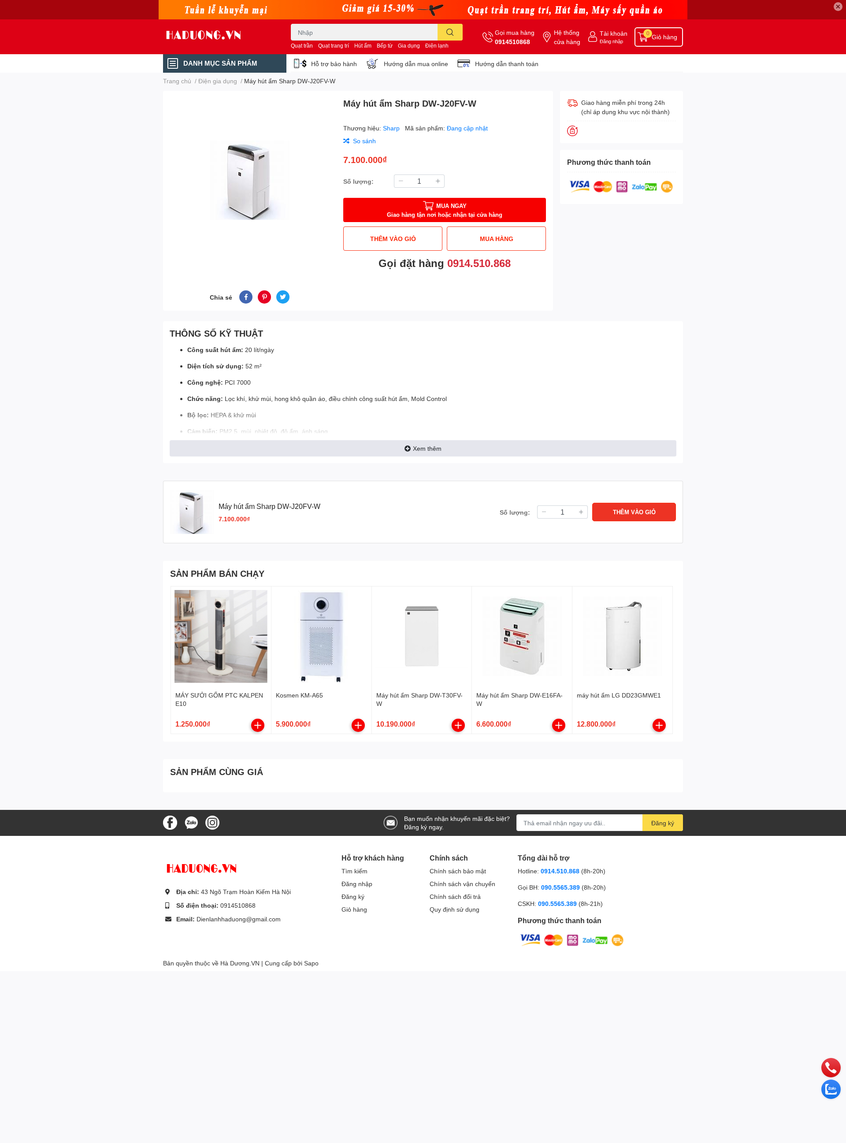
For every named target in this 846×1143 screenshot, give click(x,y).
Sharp (392, 128)
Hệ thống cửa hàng (567, 37)
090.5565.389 (561, 887)
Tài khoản (613, 33)
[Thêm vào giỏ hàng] (257, 725)
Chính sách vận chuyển (462, 883)
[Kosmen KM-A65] (321, 636)
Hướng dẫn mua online (416, 63)
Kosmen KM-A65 (299, 695)
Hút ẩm (362, 45)
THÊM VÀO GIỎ (393, 238)
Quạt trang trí (333, 45)
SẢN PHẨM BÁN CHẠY (217, 573)
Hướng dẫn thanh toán (506, 63)
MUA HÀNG (496, 238)
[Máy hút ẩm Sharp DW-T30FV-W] (421, 636)
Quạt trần (302, 45)
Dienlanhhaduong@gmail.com (239, 919)
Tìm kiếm (354, 871)
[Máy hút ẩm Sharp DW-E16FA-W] (521, 636)
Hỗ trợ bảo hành (334, 63)
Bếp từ (385, 45)
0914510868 (512, 41)
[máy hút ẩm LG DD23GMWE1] (622, 636)
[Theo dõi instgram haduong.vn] (212, 822)
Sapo (311, 963)
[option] (249, 180)
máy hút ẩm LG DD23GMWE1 (619, 695)
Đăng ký (662, 823)
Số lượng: (358, 181)
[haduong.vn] (217, 36)
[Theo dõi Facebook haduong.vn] (170, 822)
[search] (450, 32)
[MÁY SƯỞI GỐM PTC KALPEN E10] (220, 636)
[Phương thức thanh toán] (621, 185)
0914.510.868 (479, 262)
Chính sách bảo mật (458, 871)
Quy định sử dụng (454, 909)
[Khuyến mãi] (423, 9)
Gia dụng (409, 45)
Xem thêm (427, 448)
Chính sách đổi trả (455, 896)
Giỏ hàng (354, 909)
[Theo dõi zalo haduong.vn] (191, 822)
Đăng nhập (611, 41)
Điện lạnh (437, 45)
